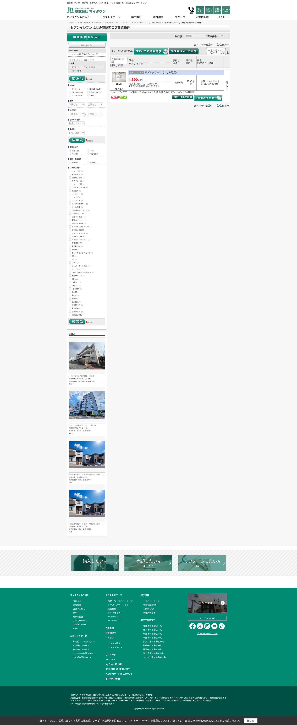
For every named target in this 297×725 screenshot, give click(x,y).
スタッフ (180, 17)
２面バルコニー (79, 214)
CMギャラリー (79, 624)
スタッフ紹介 (114, 643)
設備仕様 (112, 608)
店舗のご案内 (79, 608)
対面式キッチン (79, 236)
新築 (85, 60)
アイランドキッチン (81, 240)
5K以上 (93, 95)
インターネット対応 (81, 266)
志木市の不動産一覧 (152, 629)
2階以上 (76, 279)
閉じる (250, 720)
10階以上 (76, 282)
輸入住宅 (76, 302)
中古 (93, 60)
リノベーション (115, 620)
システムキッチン (80, 233)
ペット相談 (77, 171)
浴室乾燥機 (77, 246)
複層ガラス (77, 312)
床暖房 (75, 249)
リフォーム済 (78, 184)
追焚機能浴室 (78, 243)
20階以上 (76, 285)
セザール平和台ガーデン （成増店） (83, 425)
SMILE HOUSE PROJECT (118, 668)
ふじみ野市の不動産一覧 (154, 657)
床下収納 (76, 308)
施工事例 (136, 17)
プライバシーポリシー (207, 633)
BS (74, 259)
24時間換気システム (81, 210)
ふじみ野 (148, 83)
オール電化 (77, 207)
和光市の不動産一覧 (152, 625)
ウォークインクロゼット (82, 253)
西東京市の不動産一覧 (153, 641)
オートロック (78, 269)
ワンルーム (76, 89)
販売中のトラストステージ (120, 600)
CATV (75, 263)
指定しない (76, 60)
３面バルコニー (79, 217)
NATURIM (110, 659)
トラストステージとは (118, 604)
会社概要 (77, 604)
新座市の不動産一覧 (152, 637)
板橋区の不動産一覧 (152, 645)
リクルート (224, 17)
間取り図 (117, 60)
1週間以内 (94, 154)
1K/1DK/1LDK (95, 89)
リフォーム (113, 616)
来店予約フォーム (81, 649)
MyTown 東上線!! (114, 664)
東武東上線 (135, 83)
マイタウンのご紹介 (78, 17)
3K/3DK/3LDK (95, 92)
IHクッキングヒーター (81, 227)
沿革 (75, 612)
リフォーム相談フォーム (84, 653)
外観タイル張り (79, 223)
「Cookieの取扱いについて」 (206, 720)
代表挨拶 (77, 600)
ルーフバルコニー (80, 204)
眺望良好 (76, 191)
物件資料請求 (149, 612)
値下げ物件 (77, 71)
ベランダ (76, 197)
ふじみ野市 (140, 86)
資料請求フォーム (81, 645)
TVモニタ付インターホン (83, 272)
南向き (75, 295)
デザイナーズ (78, 181)
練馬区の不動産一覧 (152, 649)
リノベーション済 (80, 187)
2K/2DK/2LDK (77, 92)
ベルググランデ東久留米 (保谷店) (82, 376)
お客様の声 (202, 17)
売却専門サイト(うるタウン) (119, 673)
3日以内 (75, 154)
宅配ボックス (78, 276)
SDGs (75, 628)
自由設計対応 (78, 315)
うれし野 (149, 86)
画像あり (75, 162)
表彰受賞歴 (78, 616)
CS (74, 256)
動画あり (93, 162)
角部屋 (75, 298)
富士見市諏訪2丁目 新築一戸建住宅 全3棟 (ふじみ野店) (90, 474)
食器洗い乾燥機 (79, 230)
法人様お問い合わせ (82, 657)
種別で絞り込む (87, 45)
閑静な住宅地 (78, 178)
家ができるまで (115, 612)
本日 (92, 151)
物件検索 (158, 17)
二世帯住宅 (77, 305)
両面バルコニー (79, 220)
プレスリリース (80, 620)
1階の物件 (77, 289)
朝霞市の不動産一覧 (152, 633)
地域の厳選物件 (150, 604)
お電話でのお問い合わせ (84, 641)
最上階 (75, 292)
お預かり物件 (149, 608)
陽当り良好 (77, 174)
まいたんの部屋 (113, 678)
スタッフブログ (115, 647)
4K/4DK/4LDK (77, 95)
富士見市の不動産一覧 (153, 653)
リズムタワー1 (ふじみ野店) (161, 72)
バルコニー (77, 200)
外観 (113, 59)
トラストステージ (110, 17)
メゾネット (77, 194)
